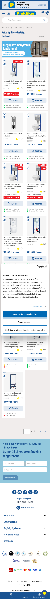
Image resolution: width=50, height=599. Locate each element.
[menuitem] (3, 13)
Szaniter (29, 28)
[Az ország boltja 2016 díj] (31, 553)
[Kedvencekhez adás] (4, 61)
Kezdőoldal (5, 28)
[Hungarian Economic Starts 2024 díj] (4, 553)
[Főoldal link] (25, 13)
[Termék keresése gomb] (44, 20)
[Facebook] (14, 492)
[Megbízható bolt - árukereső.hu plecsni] (45, 553)
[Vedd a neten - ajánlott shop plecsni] (16, 560)
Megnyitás (42, 5)
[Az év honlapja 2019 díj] (23, 553)
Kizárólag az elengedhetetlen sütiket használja (25, 330)
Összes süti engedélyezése (25, 314)
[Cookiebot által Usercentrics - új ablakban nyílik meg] (36, 266)
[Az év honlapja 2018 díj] (17, 553)
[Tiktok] (25, 492)
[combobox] (25, 20)
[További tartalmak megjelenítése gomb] (45, 49)
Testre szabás (23, 322)
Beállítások (37, 306)
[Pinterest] (30, 492)
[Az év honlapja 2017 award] (38, 553)
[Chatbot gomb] (44, 593)
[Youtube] (19, 492)
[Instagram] (35, 492)
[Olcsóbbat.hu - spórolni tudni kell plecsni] (26, 560)
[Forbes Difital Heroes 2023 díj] (11, 553)
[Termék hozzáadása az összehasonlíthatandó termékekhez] (4, 64)
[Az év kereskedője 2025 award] (35, 560)
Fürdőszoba (18, 28)
